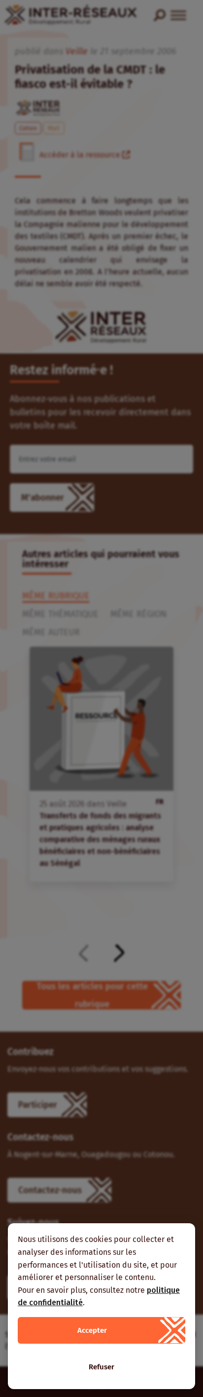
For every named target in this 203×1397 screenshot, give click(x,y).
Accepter (92, 1330)
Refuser (101, 1366)
